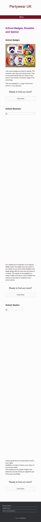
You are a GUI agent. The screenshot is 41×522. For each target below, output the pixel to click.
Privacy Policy (6, 505)
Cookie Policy (6, 508)
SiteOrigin (23, 518)
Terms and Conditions (8, 511)
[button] (20, 98)
